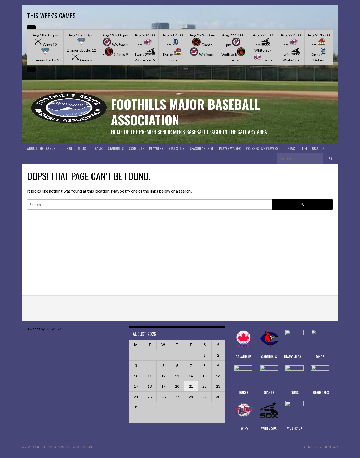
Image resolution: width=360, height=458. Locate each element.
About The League (41, 148)
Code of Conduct (74, 148)
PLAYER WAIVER (230, 148)
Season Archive (202, 148)
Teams (98, 148)
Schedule (136, 148)
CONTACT (290, 148)
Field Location (313, 148)
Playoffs (156, 148)
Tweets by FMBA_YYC (45, 329)
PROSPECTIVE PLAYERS (262, 148)
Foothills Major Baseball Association (185, 112)
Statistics (176, 148)
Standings (116, 148)
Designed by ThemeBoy (320, 447)
